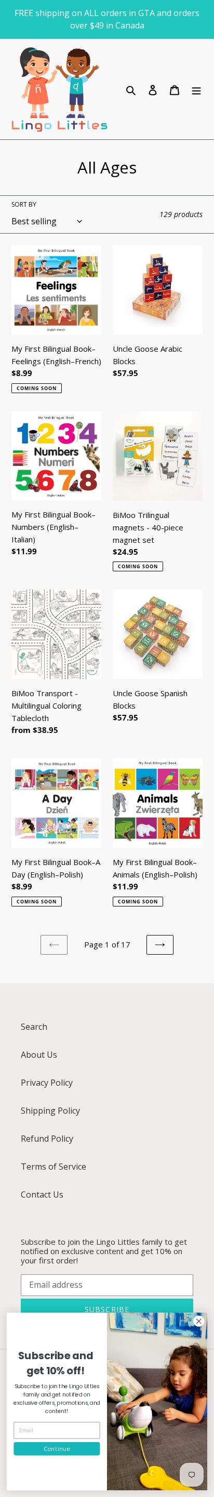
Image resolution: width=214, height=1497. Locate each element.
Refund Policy (47, 1138)
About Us (39, 1054)
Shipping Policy (50, 1110)
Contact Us (42, 1194)
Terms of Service (53, 1166)
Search (34, 1026)
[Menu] (196, 89)
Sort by (23, 204)
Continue (57, 1448)
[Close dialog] (199, 1321)
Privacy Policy (47, 1082)
